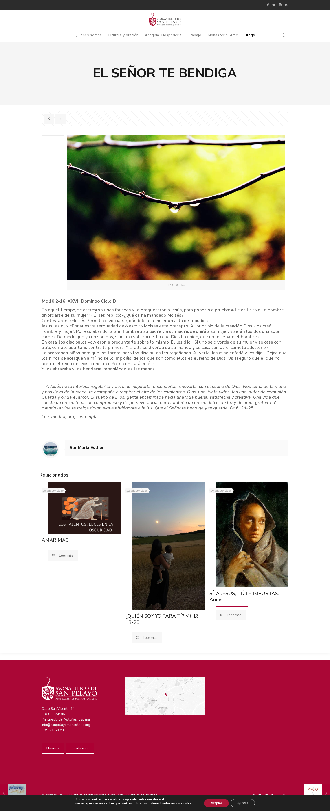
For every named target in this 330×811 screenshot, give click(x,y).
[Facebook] (268, 5)
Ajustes (242, 803)
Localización (79, 748)
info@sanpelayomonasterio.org (66, 724)
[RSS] (286, 5)
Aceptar (216, 803)
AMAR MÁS (55, 540)
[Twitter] (274, 5)
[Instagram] (280, 5)
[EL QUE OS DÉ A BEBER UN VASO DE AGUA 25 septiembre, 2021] (13, 793)
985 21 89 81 (53, 730)
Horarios (52, 748)
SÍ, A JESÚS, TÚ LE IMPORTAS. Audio (244, 596)
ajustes (186, 803)
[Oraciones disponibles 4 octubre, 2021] (317, 793)
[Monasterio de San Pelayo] (165, 19)
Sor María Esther (87, 448)
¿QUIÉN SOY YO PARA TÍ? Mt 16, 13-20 (162, 619)
